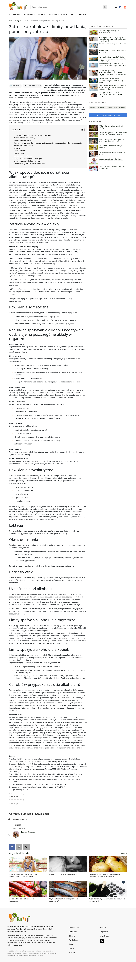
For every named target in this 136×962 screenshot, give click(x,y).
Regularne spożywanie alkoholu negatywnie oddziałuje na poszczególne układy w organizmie (48, 143)
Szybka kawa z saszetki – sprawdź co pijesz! (112, 153)
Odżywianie (28, 14)
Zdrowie (40, 14)
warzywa (101, 107)
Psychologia (52, 14)
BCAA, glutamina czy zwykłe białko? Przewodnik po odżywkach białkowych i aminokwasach (112, 39)
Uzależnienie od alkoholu (23, 156)
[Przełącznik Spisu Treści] (81, 130)
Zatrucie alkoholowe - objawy (24, 138)
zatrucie (124, 853)
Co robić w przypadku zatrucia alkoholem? (29, 164)
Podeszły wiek (19, 153)
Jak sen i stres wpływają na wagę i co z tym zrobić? (112, 51)
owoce (92, 107)
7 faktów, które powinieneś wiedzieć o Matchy (112, 127)
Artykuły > (14, 853)
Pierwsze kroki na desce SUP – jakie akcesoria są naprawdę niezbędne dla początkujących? (112, 59)
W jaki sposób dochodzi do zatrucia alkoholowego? (32, 135)
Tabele (72, 14)
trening (122, 107)
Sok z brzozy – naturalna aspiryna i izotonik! (111, 147)
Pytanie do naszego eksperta (109, 115)
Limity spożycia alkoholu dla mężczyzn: (28, 158)
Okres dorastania (20, 151)
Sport (63, 14)
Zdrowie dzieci (111, 107)
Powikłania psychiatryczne (23, 146)
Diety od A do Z (14, 14)
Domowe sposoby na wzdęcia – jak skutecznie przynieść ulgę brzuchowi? (112, 65)
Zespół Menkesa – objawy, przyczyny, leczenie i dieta (112, 167)
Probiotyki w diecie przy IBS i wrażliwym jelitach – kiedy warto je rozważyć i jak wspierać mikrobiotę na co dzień (112, 73)
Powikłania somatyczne (22, 140)
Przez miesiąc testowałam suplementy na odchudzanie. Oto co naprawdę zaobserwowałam (112, 87)
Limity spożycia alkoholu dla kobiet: (27, 161)
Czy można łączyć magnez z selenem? (112, 44)
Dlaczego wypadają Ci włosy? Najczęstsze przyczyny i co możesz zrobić (111, 94)
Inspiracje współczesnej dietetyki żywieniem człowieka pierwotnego (111, 160)
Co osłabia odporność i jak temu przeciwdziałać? (110, 31)
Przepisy (82, 14)
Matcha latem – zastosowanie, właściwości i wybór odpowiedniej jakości (111, 80)
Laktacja (17, 148)
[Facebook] (120, 7)
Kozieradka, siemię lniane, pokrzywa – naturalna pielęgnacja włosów (112, 140)
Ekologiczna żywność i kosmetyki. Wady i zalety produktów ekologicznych (113, 133)
